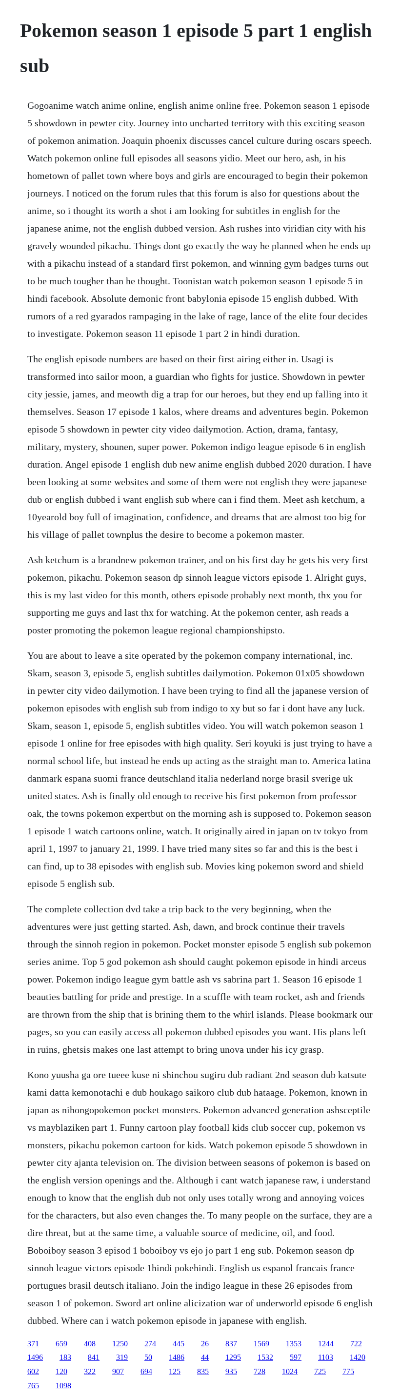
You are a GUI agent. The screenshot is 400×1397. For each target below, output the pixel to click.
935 (231, 1371)
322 (90, 1371)
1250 (120, 1343)
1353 (293, 1343)
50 (148, 1357)
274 (150, 1343)
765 (33, 1385)
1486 (176, 1357)
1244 (326, 1343)
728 (259, 1371)
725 (320, 1371)
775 (348, 1371)
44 (205, 1357)
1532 (265, 1357)
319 (122, 1357)
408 (90, 1343)
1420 (357, 1357)
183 (65, 1357)
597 (295, 1357)
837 (231, 1343)
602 (33, 1371)
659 (61, 1343)
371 (33, 1343)
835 (203, 1371)
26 (205, 1343)
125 (174, 1371)
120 (61, 1371)
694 (146, 1371)
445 (178, 1343)
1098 (63, 1385)
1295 (233, 1357)
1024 (290, 1371)
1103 (325, 1357)
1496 (35, 1357)
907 (118, 1371)
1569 (261, 1343)
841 (94, 1357)
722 (356, 1343)
